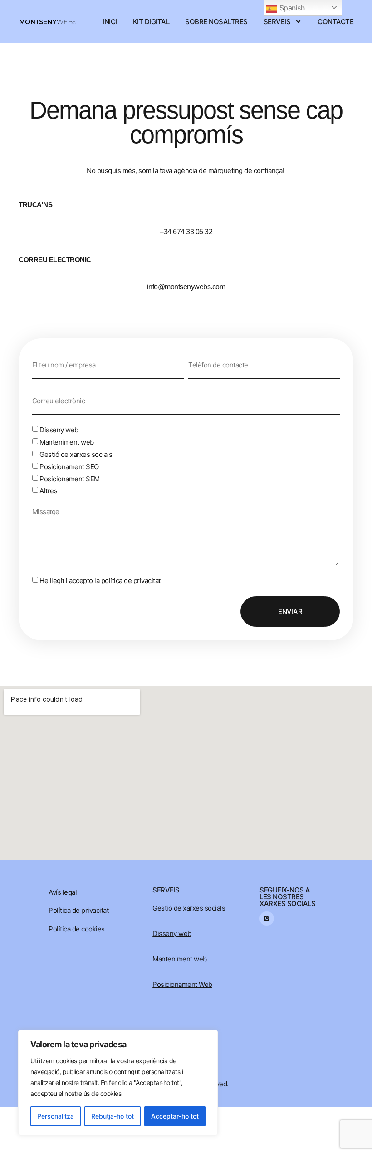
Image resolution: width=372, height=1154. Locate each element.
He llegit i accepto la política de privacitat (100, 580)
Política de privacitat (78, 910)
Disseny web (58, 430)
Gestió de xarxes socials (75, 454)
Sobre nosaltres (216, 21)
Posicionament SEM (69, 478)
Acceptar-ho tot (175, 1116)
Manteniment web (66, 442)
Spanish (290, 7)
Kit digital (151, 21)
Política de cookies (77, 929)
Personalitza (55, 1116)
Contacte (335, 21)
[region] (118, 1083)
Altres (48, 490)
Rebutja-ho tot (112, 1116)
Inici (110, 21)
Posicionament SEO (69, 466)
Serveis (277, 21)
